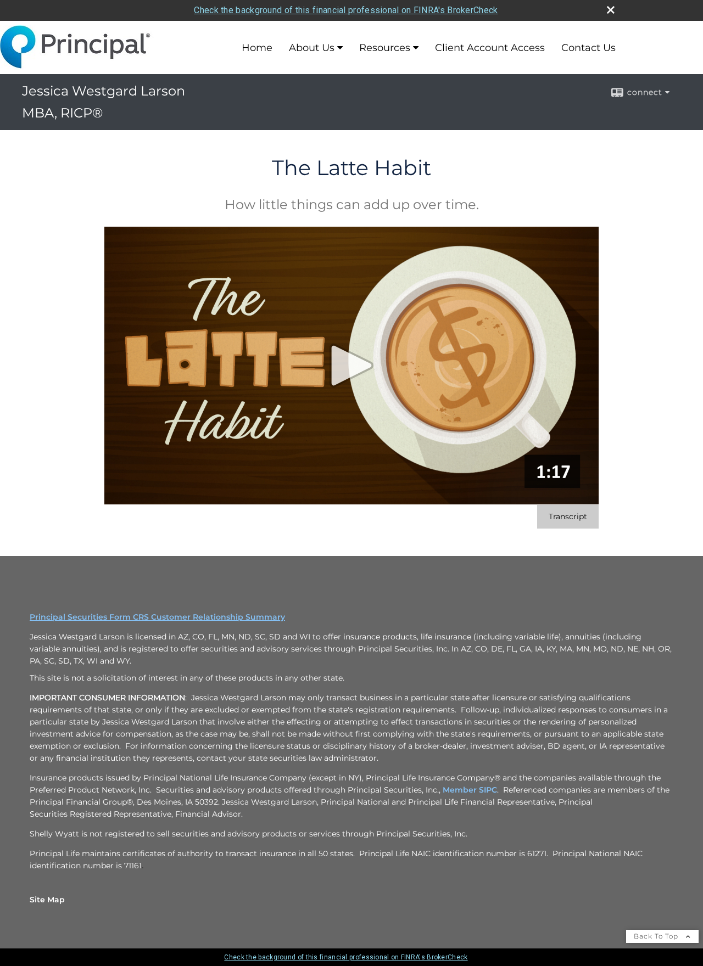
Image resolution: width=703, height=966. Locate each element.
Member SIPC (470, 790)
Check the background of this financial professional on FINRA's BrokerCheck (346, 10)
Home (257, 48)
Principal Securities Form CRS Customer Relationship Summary (157, 617)
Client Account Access (490, 48)
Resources (384, 48)
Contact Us (588, 48)
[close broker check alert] (610, 9)
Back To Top (657, 936)
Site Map (47, 900)
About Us (311, 48)
